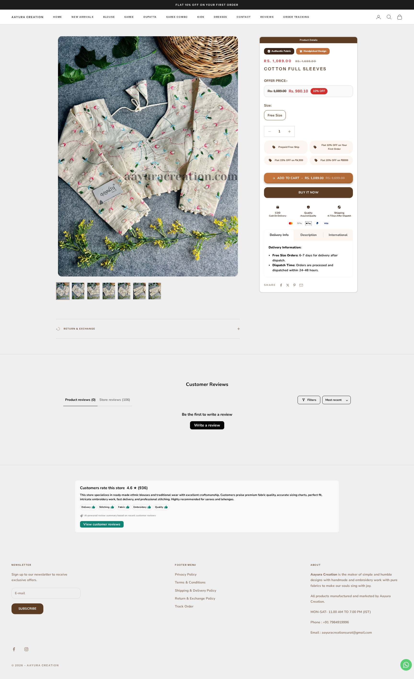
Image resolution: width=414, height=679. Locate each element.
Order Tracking (296, 17)
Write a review (207, 425)
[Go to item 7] (154, 291)
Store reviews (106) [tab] (114, 399)
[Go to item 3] (93, 291)
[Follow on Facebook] (14, 649)
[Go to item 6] (139, 291)
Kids (200, 17)
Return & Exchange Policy (195, 598)
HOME (57, 17)
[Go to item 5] (124, 291)
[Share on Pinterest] (294, 285)
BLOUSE (109, 17)
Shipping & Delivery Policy (195, 590)
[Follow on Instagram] (26, 649)
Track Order (184, 606)
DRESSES (220, 17)
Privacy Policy (185, 574)
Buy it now (308, 192)
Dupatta (150, 17)
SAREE (129, 17)
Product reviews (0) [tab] (80, 399)
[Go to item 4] (108, 291)
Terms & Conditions (190, 582)
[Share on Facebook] (281, 285)
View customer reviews (101, 524)
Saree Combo (177, 17)
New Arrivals (83, 17)
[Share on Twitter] (288, 285)
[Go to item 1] (62, 291)
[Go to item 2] (78, 291)
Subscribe (27, 609)
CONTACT (244, 17)
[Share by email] (301, 285)
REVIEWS (267, 17)
